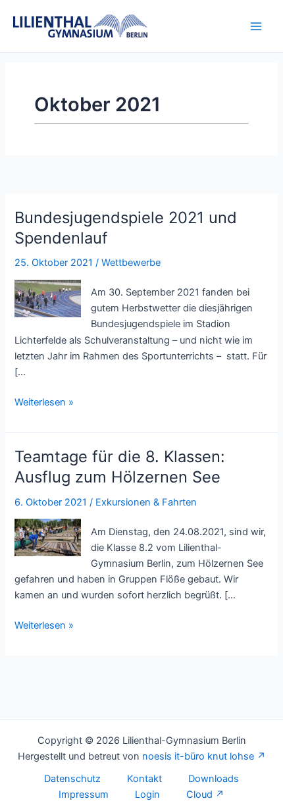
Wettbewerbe (131, 263)
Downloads (213, 779)
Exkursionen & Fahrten (146, 502)
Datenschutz (72, 779)
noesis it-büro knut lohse (198, 756)
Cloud (199, 794)
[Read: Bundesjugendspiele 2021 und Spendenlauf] (47, 297)
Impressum (84, 794)
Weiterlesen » (44, 403)
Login (147, 794)
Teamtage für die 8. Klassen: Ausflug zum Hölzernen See (119, 466)
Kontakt (144, 779)
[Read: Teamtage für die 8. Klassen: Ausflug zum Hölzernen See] (47, 537)
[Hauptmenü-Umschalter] (256, 26)
